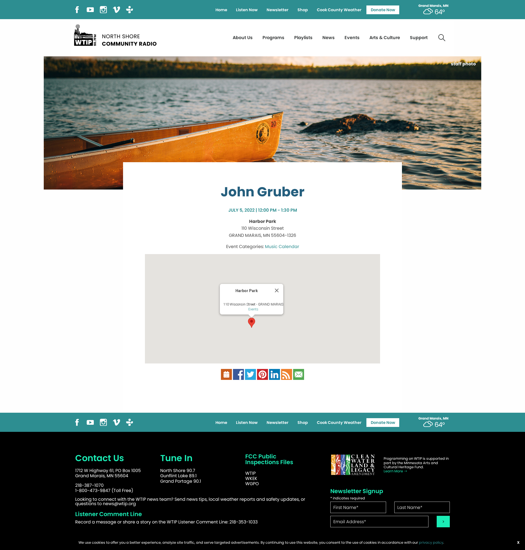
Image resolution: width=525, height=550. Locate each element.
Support (419, 37)
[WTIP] (117, 34)
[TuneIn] (130, 9)
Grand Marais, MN (433, 5)
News (328, 37)
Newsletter (277, 10)
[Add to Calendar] (226, 374)
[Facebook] (77, 9)
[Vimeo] (116, 9)
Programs (273, 37)
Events (352, 37)
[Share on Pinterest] (262, 374)
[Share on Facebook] (238, 374)
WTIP (250, 473)
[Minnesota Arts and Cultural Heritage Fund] (352, 465)
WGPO (252, 484)
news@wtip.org (119, 503)
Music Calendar (282, 246)
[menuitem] (221, 10)
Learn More (394, 471)
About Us (243, 37)
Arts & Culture (384, 37)
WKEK (251, 478)
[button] (251, 323)
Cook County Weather (339, 10)
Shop (303, 10)
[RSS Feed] (286, 374)
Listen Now (247, 10)
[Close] (276, 290)
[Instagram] (103, 9)
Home (221, 10)
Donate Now (383, 10)
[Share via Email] (298, 374)
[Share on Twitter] (250, 374)
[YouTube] (90, 9)
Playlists (303, 37)
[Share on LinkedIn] (274, 374)
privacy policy (431, 542)
